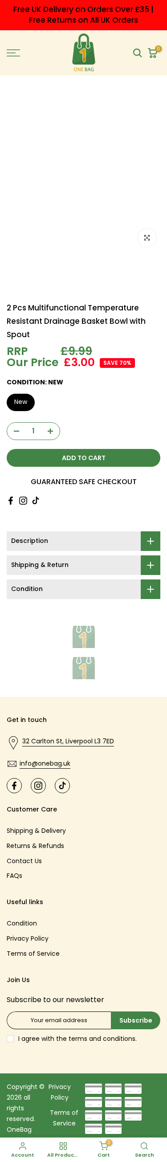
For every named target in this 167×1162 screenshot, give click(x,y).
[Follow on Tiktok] (36, 501)
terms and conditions (102, 1038)
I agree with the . (77, 1038)
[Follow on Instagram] (23, 501)
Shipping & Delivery (36, 830)
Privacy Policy (28, 938)
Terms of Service (33, 953)
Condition (22, 923)
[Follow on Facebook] (11, 501)
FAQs (14, 875)
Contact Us (24, 860)
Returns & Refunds (35, 845)
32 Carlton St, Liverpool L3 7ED (68, 741)
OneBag (19, 1129)
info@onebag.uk (45, 763)
